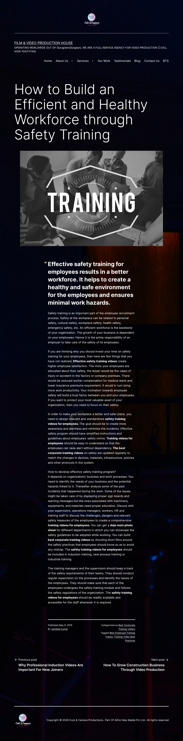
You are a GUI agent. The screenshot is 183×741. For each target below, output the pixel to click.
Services (83, 61)
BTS (166, 61)
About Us (62, 61)
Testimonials (122, 61)
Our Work (104, 61)
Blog (137, 61)
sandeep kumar (59, 629)
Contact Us (151, 61)
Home (48, 61)
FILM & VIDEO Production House (43, 43)
